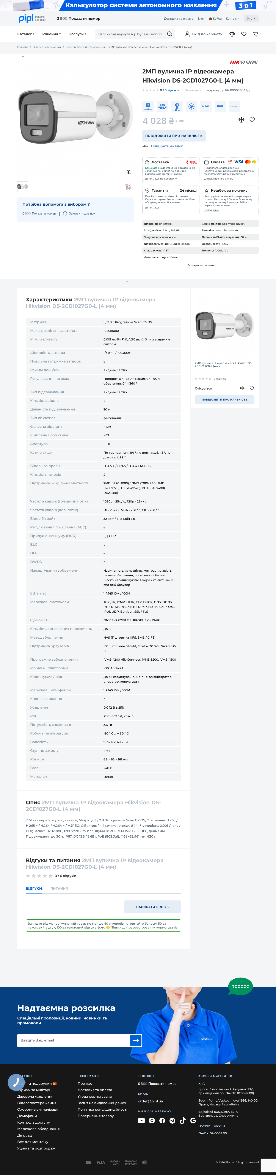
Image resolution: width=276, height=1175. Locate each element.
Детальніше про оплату (218, 178)
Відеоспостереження (47, 47)
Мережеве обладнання (38, 1129)
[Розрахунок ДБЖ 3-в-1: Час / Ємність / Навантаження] (138, 5)
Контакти (232, 18)
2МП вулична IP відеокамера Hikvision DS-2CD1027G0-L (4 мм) (223, 365)
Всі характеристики (200, 265)
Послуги (76, 34)
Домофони (27, 1116)
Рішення (50, 34)
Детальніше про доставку (161, 178)
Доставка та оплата (178, 18)
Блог (201, 18)
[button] (23, 56)
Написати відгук (152, 907)
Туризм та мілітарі (33, 1090)
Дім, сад (24, 1135)
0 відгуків (172, 90)
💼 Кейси (215, 18)
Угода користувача (95, 1096)
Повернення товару (96, 1116)
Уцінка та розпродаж (36, 1148)
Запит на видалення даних (102, 1103)
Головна (22, 47)
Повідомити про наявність (174, 136)
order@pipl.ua (150, 1101)
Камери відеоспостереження (85, 47)
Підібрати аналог (167, 146)
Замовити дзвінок (82, 213)
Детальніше (152, 207)
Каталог (24, 34)
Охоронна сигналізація (38, 1109)
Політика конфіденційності (102, 1109)
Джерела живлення (35, 1096)
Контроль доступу (33, 1122)
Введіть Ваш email (37, 1040)
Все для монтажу (32, 1142)
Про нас (85, 1083)
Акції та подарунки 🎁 (37, 1083)
